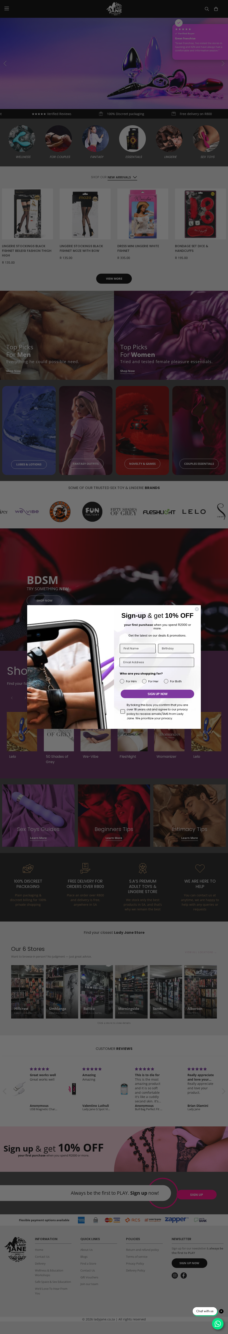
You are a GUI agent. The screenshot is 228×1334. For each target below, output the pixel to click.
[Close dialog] (197, 609)
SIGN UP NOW (157, 694)
